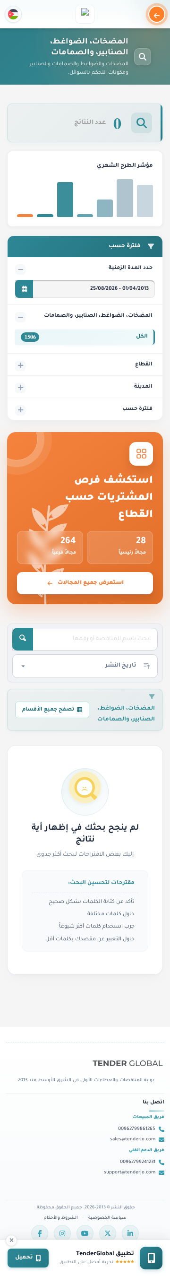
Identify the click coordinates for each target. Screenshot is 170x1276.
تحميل (24, 1258)
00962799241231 (137, 1162)
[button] (13, 14)
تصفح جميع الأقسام (48, 709)
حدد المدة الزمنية (131, 268)
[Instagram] (62, 1233)
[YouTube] (85, 1233)
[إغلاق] (11, 1240)
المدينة (143, 387)
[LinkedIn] (130, 1233)
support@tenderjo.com (129, 1172)
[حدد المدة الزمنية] (24, 289)
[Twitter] (107, 1233)
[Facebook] (39, 1233)
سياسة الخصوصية (107, 1218)
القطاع (144, 364)
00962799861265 (136, 1129)
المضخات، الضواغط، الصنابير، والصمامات (98, 316)
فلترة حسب (137, 409)
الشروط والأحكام (61, 1218)
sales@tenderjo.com (132, 1139)
